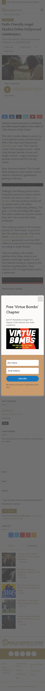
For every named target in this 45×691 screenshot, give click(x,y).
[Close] (40, 298)
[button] (22, 339)
